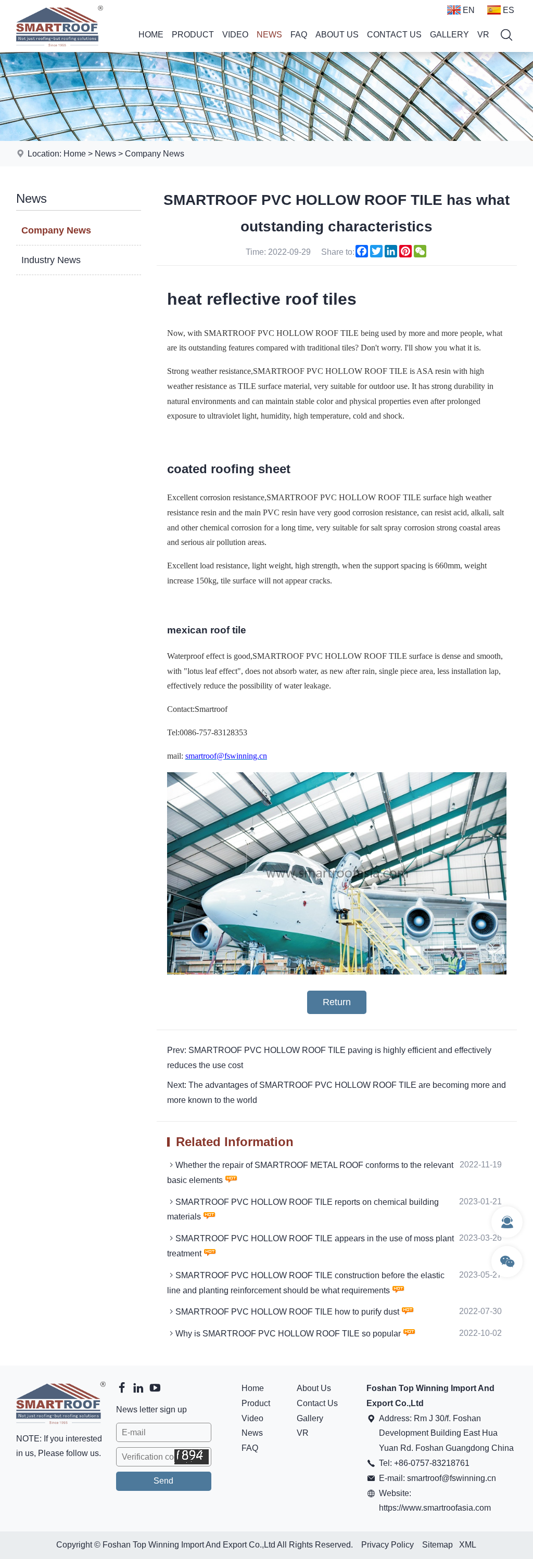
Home (150, 34)
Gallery (449, 34)
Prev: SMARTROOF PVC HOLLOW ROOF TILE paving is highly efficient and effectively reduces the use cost (329, 1058)
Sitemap (437, 1544)
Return (337, 1002)
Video (235, 34)
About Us (337, 34)
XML (467, 1544)
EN (469, 10)
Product (193, 34)
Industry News (51, 260)
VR (483, 34)
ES (508, 10)
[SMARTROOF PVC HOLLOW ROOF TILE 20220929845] (337, 971)
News (269, 34)
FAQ (298, 34)
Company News (154, 153)
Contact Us (394, 34)
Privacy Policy (387, 1544)
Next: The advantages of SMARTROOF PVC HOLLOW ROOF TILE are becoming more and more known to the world (336, 1093)
